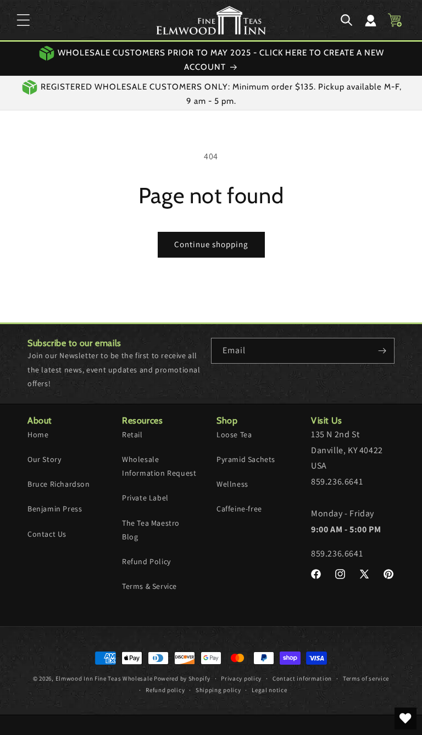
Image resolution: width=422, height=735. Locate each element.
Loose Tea (234, 434)
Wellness (232, 484)
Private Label (145, 498)
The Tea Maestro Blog (151, 530)
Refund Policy (146, 561)
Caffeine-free (239, 509)
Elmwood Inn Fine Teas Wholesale (104, 678)
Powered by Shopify (182, 678)
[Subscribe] (382, 351)
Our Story (44, 459)
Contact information (302, 678)
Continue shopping (211, 244)
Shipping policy (218, 690)
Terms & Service (149, 586)
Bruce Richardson (58, 484)
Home (37, 434)
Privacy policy (241, 678)
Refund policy (165, 690)
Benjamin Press (54, 509)
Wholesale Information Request (159, 466)
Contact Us (46, 534)
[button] (23, 20)
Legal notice (269, 690)
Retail (132, 434)
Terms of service (366, 678)
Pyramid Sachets (245, 459)
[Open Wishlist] (406, 719)
